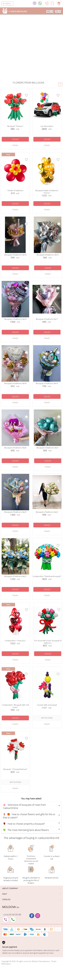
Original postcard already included (10, 879)
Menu (8, 3)
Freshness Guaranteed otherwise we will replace (31, 860)
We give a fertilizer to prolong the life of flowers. (31, 880)
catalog (6, 899)
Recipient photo (51, 877)
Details (15, 145)
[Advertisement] (31, 47)
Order (15, 139)
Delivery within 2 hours (11, 857)
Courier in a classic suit (52, 857)
